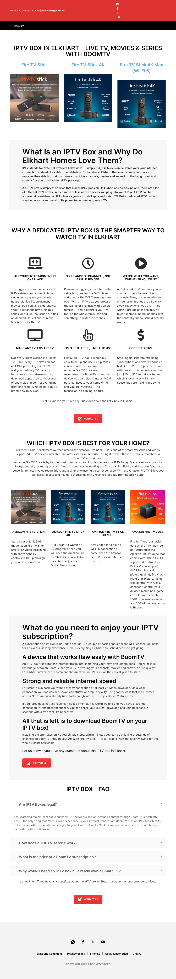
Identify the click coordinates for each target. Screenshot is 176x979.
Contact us (91, 418)
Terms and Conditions (48, 953)
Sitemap (95, 953)
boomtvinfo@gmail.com (53, 10)
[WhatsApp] (117, 4)
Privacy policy (76, 953)
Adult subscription (116, 953)
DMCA (137, 953)
